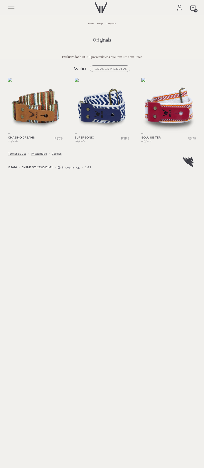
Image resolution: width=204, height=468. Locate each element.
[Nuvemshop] (69, 167)
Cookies (56, 153)
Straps (100, 23)
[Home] (101, 6)
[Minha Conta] (180, 8)
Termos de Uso (17, 153)
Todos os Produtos (110, 68)
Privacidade (39, 153)
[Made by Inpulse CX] (188, 162)
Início (91, 23)
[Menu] (11, 8)
